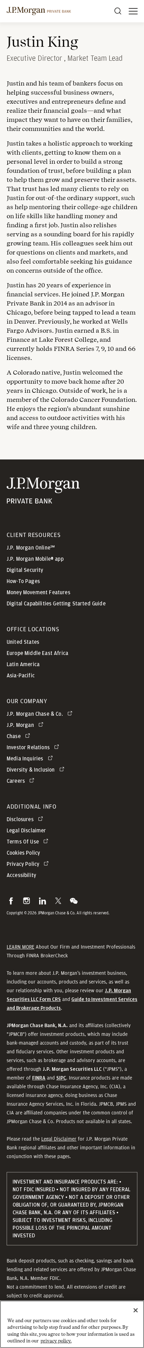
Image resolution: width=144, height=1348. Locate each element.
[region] (72, 1324)
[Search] (118, 11)
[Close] (135, 1310)
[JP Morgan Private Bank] (43, 499)
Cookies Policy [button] (23, 853)
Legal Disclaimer (59, 1139)
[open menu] (133, 11)
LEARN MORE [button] (20, 947)
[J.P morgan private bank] (39, 11)
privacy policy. (56, 1340)
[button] (11, 900)
